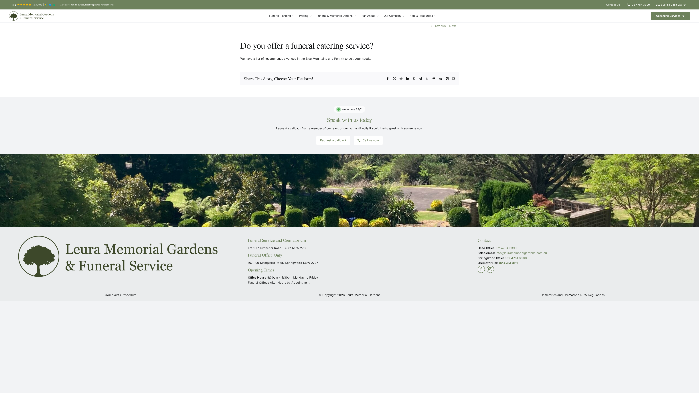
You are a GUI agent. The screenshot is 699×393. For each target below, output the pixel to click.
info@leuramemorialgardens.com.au (521, 253)
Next (452, 26)
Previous (439, 26)
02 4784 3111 (508, 263)
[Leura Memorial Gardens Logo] (32, 16)
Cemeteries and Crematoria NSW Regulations (573, 295)
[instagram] (490, 269)
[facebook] (481, 269)
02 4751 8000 (516, 258)
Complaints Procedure (120, 295)
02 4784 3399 (506, 248)
